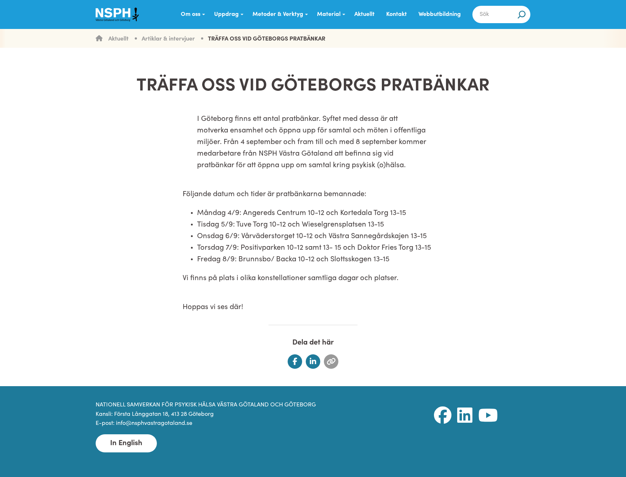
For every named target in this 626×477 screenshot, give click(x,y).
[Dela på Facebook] (295, 361)
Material (329, 14)
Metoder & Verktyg (278, 14)
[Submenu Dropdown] (203, 14)
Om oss (190, 14)
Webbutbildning (439, 14)
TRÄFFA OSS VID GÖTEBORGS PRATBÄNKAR (266, 39)
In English (126, 443)
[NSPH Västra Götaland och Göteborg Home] (121, 14)
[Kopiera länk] (331, 361)
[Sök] (521, 14)
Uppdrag (226, 14)
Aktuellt (364, 14)
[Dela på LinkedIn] (313, 361)
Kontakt (396, 14)
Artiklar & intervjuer (168, 39)
